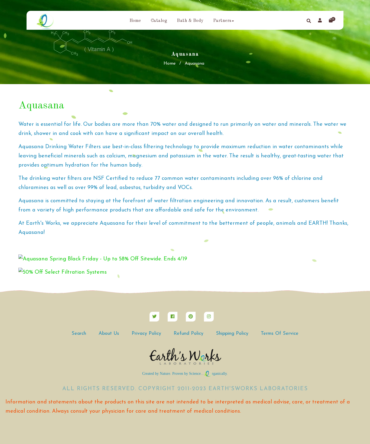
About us (109, 333)
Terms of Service (279, 333)
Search (79, 333)
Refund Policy (188, 333)
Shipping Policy (232, 333)
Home (170, 63)
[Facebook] (172, 317)
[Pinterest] (191, 317)
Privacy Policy (146, 333)
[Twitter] (154, 317)
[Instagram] (209, 317)
